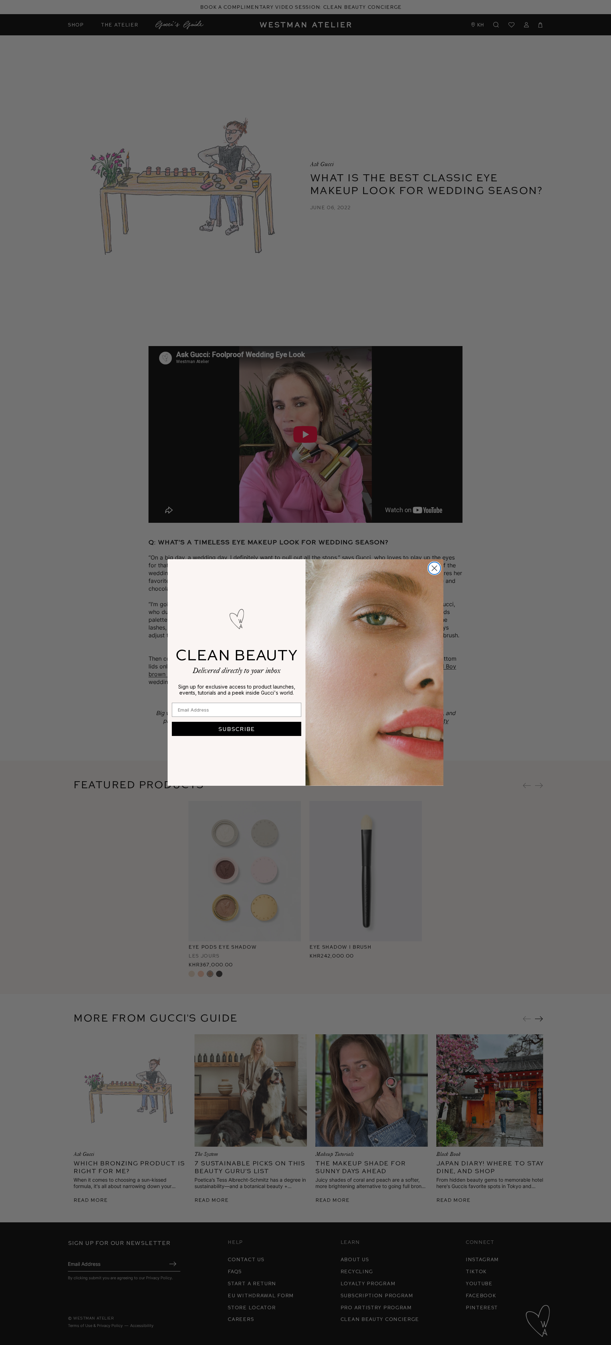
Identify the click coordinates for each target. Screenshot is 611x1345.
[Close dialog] (434, 568)
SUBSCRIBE (236, 728)
